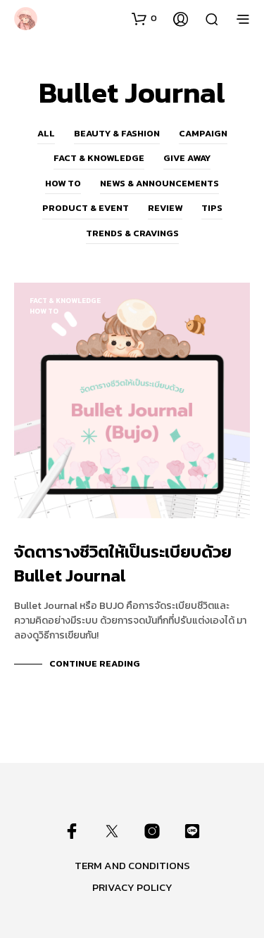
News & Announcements (159, 183)
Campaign (203, 133)
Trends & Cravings (132, 233)
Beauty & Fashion (117, 133)
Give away (186, 158)
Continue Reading (94, 663)
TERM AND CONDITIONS (132, 865)
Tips (211, 207)
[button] (144, 18)
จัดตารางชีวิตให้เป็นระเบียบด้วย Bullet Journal (123, 563)
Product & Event (85, 207)
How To (63, 183)
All (46, 133)
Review (165, 207)
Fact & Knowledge (99, 158)
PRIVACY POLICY (132, 887)
